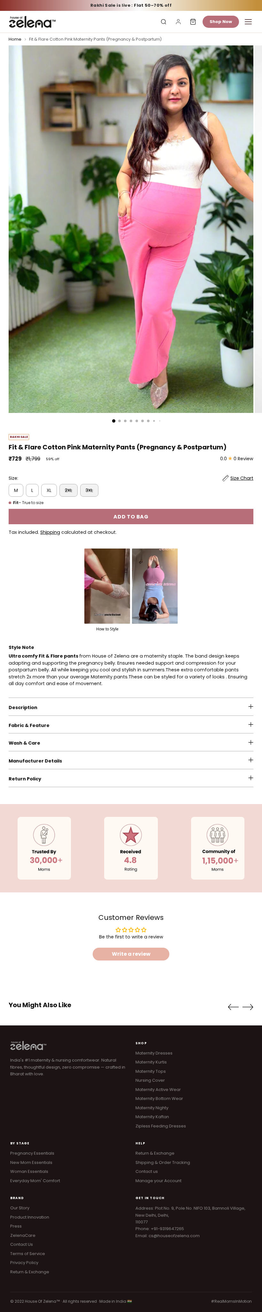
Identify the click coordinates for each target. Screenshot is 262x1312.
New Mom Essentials (31, 1162)
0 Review (243, 458)
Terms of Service (27, 1254)
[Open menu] (248, 22)
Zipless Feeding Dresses (160, 1126)
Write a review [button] (131, 954)
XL (49, 490)
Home (15, 39)
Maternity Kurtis (151, 1062)
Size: (13, 478)
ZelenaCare (22, 1235)
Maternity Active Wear (158, 1090)
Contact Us (21, 1244)
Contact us (146, 1171)
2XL (68, 490)
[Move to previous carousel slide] (233, 1007)
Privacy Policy (24, 1263)
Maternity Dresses (154, 1053)
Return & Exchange (154, 1153)
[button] (107, 590)
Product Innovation (29, 1217)
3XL (89, 490)
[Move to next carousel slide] (248, 1006)
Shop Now (221, 22)
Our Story (19, 1208)
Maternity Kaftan (152, 1117)
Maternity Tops (150, 1071)
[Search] (163, 22)
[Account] (178, 22)
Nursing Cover (150, 1080)
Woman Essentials (29, 1171)
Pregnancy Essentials (32, 1153)
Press (16, 1226)
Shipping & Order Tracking (162, 1162)
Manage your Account (158, 1181)
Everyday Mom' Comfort (35, 1181)
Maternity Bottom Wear (159, 1098)
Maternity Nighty (151, 1108)
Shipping (50, 532)
